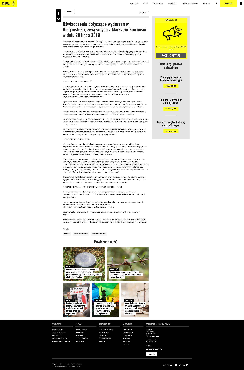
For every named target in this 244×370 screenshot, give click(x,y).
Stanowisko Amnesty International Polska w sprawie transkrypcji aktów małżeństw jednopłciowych (105, 308)
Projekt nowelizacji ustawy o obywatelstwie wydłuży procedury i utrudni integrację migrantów (76, 308)
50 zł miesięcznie (171, 109)
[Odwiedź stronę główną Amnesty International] (8, 3)
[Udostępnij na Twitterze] (58, 19)
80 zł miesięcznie (171, 131)
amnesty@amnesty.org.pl (152, 336)
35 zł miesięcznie (171, 86)
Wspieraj (152, 354)
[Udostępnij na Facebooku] (58, 13)
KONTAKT (148, 345)
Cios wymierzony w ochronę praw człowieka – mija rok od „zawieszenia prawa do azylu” (125, 275)
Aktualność (67, 233)
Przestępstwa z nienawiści (99, 233)
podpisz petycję (171, 55)
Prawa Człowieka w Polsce (81, 233)
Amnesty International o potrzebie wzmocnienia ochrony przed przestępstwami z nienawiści (135, 308)
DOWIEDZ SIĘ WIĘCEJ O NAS (154, 349)
